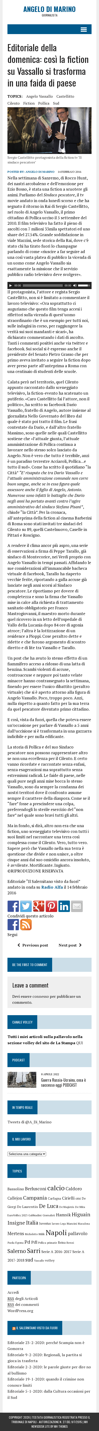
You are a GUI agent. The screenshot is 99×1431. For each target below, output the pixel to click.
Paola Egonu (15, 1242)
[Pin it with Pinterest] (51, 906)
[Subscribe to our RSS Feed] (26, 924)
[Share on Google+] (38, 906)
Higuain (81, 1214)
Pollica (44, 103)
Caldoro (74, 1189)
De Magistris (66, 1207)
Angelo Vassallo (39, 96)
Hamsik (63, 1214)
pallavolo (77, 1233)
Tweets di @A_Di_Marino (29, 1122)
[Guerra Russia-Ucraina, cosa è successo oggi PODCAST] (21, 1084)
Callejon (14, 1198)
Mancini (72, 1223)
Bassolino (15, 1189)
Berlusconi (35, 1189)
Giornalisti (49, 1215)
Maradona (84, 1223)
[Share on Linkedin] (64, 906)
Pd (27, 1242)
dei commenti (23, 1304)
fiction (29, 103)
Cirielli (68, 1198)
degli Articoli (22, 1298)
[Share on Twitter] (26, 906)
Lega (63, 1223)
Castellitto (65, 96)
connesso (40, 996)
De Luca (48, 1206)
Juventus (45, 1224)
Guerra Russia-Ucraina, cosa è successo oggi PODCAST (63, 1082)
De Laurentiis (27, 1206)
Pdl (34, 1242)
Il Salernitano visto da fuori (36, 1327)
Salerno (16, 1251)
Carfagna (54, 1199)
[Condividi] (13, 906)
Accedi (13, 1292)
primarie (52, 1242)
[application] (49, 285)
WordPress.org (20, 1310)
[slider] (85, 285)
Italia (32, 1222)
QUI (79, 1042)
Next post (68, 945)
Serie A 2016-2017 (56, 1251)
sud (56, 103)
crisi (78, 1199)
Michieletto (31, 1234)
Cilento (13, 103)
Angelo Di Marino (40, 171)
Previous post (35, 945)
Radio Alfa (52, 887)
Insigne (16, 1222)
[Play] (10, 285)
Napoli (56, 1232)
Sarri (33, 1251)
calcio (56, 1187)
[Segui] (13, 924)
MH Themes (61, 1426)
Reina (62, 1243)
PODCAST (18, 1059)
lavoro (55, 1223)
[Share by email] (77, 906)
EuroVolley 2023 (17, 1215)
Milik (42, 1234)
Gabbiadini (35, 1215)
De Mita (80, 1207)
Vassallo (39, 1260)
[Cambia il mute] (75, 285)
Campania (35, 1197)
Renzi (70, 1242)
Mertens (15, 1233)
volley (50, 1260)
